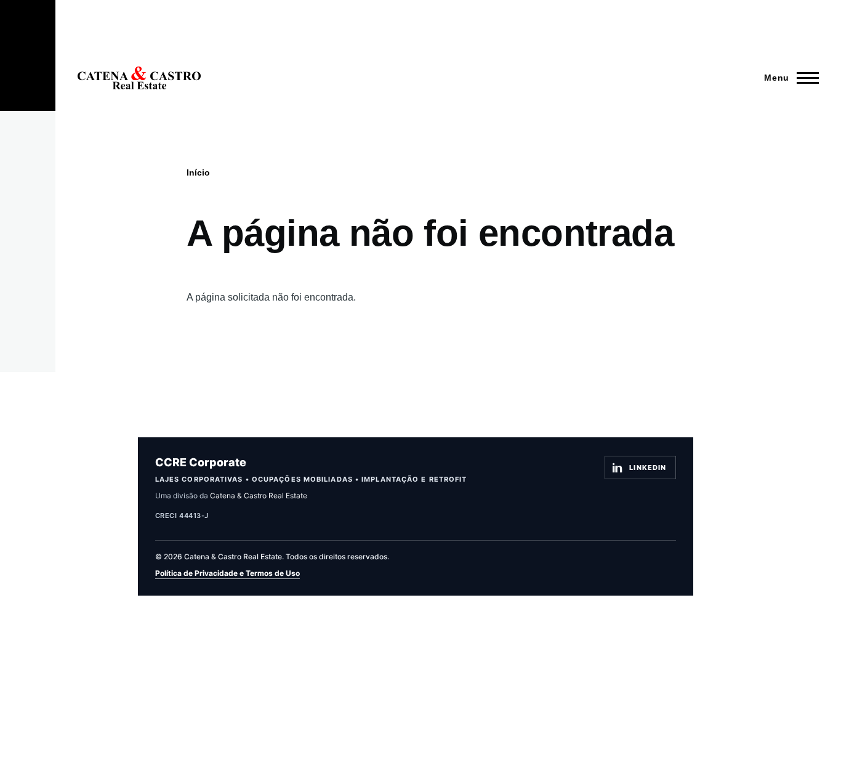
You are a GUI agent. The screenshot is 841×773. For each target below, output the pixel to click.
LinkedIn (647, 467)
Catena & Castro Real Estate (258, 495)
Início (198, 172)
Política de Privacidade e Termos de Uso (227, 573)
